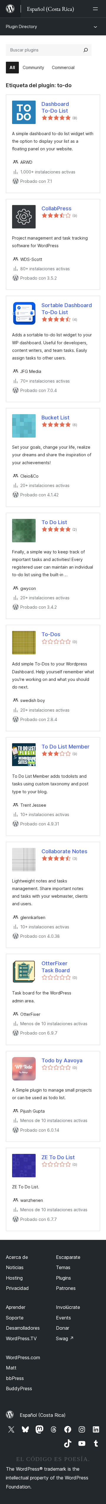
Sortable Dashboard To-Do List (67, 308)
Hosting (14, 1278)
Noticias (15, 1267)
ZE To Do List (58, 1157)
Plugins (63, 1278)
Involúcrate (68, 1307)
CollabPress (57, 208)
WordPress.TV (21, 1338)
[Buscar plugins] (86, 50)
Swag (65, 1338)
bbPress (15, 1378)
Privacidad (17, 1288)
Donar (62, 1328)
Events (63, 1318)
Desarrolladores (23, 1328)
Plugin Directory (21, 26)
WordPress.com (23, 1357)
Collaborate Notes (64, 851)
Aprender (15, 1307)
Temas (63, 1267)
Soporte (15, 1318)
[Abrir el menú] (96, 9)
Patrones (66, 1288)
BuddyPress (19, 1388)
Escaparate (68, 1257)
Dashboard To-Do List (55, 107)
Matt (11, 1368)
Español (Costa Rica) (43, 1415)
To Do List (54, 522)
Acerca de (17, 1257)
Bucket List (55, 417)
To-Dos (51, 634)
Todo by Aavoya (62, 1060)
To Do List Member (66, 747)
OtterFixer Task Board (56, 966)
